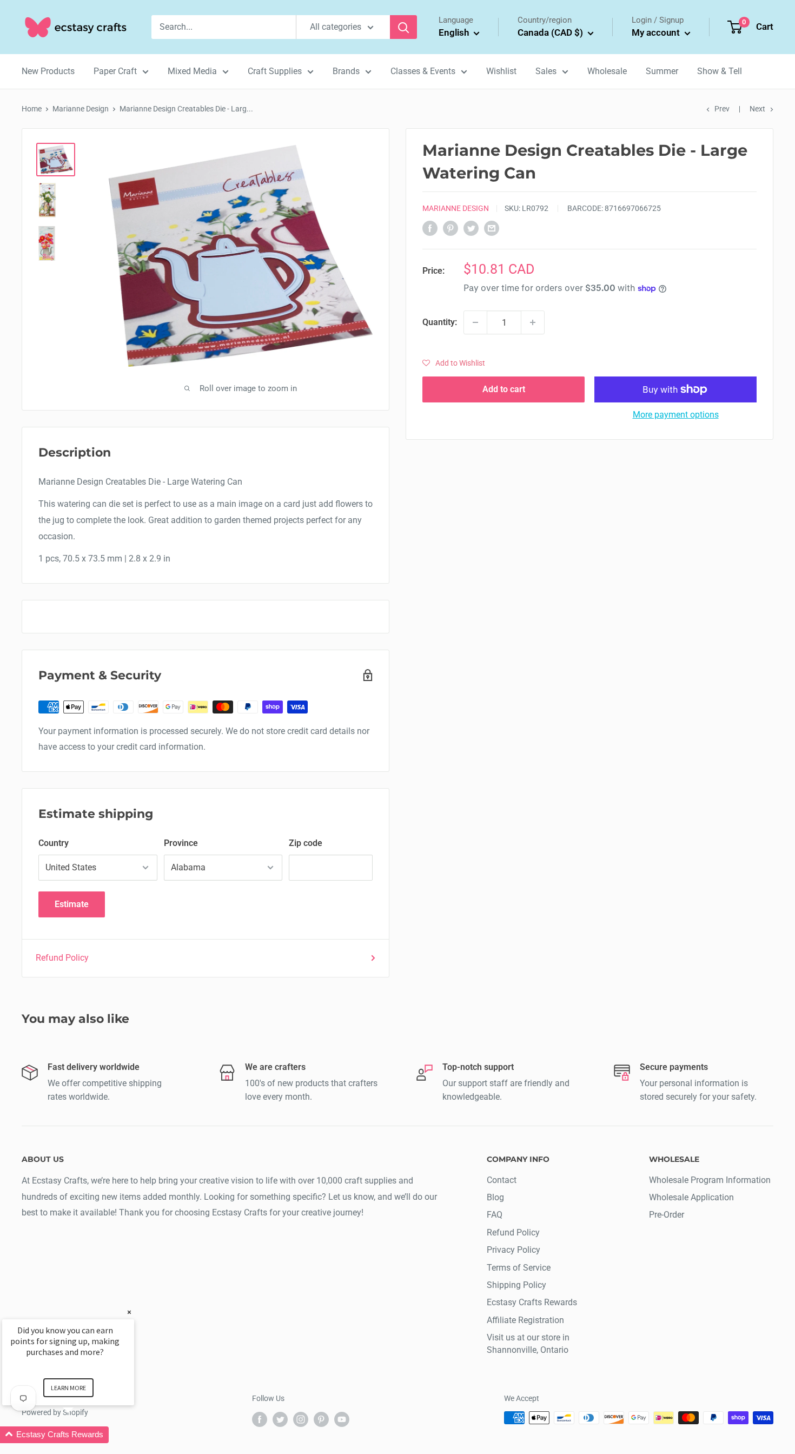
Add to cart (503, 389)
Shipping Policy (516, 1285)
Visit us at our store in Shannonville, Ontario (528, 1343)
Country (53, 843)
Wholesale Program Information (710, 1180)
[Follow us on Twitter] (280, 1418)
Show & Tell (719, 71)
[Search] (403, 27)
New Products (48, 71)
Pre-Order (666, 1215)
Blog (495, 1197)
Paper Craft (115, 71)
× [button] (129, 1312)
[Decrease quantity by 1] (475, 322)
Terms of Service (519, 1268)
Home (32, 108)
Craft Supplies (275, 71)
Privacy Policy (513, 1250)
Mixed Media (192, 71)
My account (657, 32)
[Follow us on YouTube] (341, 1418)
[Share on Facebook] (430, 228)
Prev (722, 108)
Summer (662, 71)
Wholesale (607, 71)
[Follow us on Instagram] (300, 1418)
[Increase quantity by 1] (532, 322)
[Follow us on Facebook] (259, 1418)
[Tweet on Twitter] (471, 228)
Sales (545, 71)
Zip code (305, 843)
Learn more (68, 1388)
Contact (501, 1180)
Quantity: (439, 322)
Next (757, 108)
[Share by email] (491, 228)
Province (181, 843)
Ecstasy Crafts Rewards (532, 1302)
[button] (453, 362)
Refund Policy (62, 958)
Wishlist (501, 71)
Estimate (72, 904)
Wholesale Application (691, 1197)
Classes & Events (422, 71)
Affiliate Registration (525, 1320)
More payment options (676, 414)
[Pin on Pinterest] (450, 228)
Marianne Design (80, 108)
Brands (346, 71)
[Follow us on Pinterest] (321, 1418)
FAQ (494, 1215)
